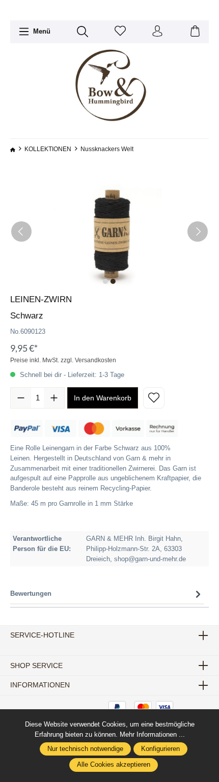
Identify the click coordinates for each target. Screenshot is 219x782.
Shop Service (36, 665)
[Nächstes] (197, 231)
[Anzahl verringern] (21, 398)
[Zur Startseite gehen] (109, 85)
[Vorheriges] (21, 231)
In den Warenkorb (102, 398)
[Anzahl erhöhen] (54, 398)
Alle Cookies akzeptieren (113, 764)
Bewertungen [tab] (30, 593)
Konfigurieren (160, 748)
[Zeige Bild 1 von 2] (105, 281)
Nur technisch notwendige (85, 748)
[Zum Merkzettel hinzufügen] (153, 398)
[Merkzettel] (120, 31)
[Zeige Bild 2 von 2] (113, 281)
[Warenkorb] (195, 31)
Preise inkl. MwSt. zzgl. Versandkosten (63, 360)
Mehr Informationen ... (152, 734)
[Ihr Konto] (157, 31)
